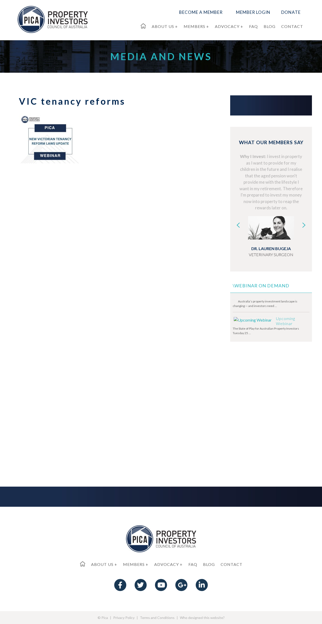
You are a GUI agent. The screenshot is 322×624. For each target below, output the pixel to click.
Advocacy (166, 564)
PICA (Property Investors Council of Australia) (52, 19)
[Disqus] (110, 269)
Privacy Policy (124, 617)
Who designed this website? (202, 617)
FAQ (192, 564)
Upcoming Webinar (285, 321)
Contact (232, 564)
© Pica (103, 617)
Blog (209, 564)
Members (134, 564)
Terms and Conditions (157, 617)
